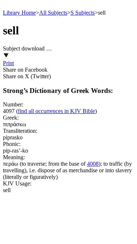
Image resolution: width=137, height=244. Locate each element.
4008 (93, 164)
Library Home (19, 13)
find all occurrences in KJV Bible (56, 111)
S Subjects (83, 13)
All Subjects (53, 13)
